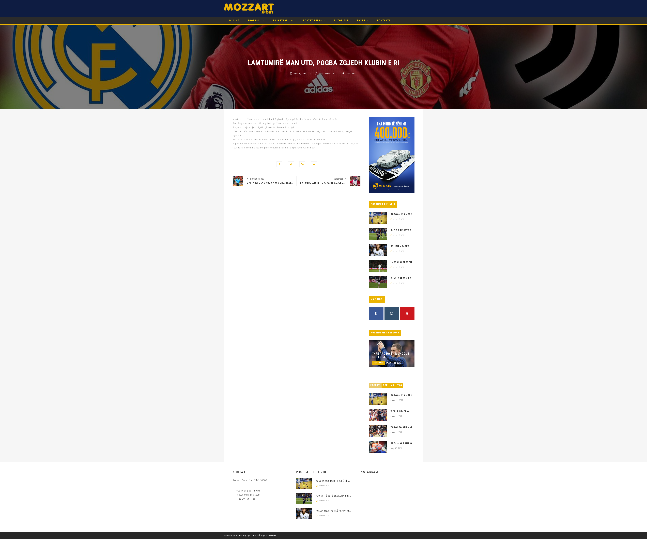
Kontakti (383, 20)
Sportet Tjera (311, 20)
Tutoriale (341, 20)
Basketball (281, 20)
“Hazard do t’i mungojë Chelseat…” (390, 355)
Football (254, 20)
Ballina (233, 20)
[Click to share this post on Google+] (302, 164)
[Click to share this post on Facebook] (279, 164)
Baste (361, 20)
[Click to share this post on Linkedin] (314, 164)
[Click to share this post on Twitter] (291, 164)
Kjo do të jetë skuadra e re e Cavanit (339, 495)
